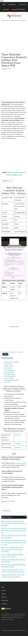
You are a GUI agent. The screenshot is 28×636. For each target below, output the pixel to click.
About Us (3, 590)
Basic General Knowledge (12, 362)
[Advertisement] (14, 38)
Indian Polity (8, 368)
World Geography (9, 374)
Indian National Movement (12, 380)
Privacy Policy (4, 600)
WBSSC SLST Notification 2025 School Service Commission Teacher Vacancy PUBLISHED (12, 549)
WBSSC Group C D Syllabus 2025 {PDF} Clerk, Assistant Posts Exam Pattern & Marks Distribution (13, 523)
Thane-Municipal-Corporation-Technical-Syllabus (12, 352)
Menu (2, 1)
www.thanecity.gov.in (20, 463)
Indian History (8, 364)
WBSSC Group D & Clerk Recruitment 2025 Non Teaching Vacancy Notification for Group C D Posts (13, 542)
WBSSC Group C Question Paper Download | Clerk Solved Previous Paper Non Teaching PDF (14, 530)
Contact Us (4, 603)
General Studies (9, 378)
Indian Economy (9, 366)
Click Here (18, 435)
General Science (9, 372)
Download (5, 354)
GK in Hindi (8, 382)
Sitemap (3, 593)
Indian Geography (9, 370)
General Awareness (10, 376)
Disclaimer (4, 597)
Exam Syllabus (11, 501)
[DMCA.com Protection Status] (6, 609)
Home (2, 587)
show (10, 180)
